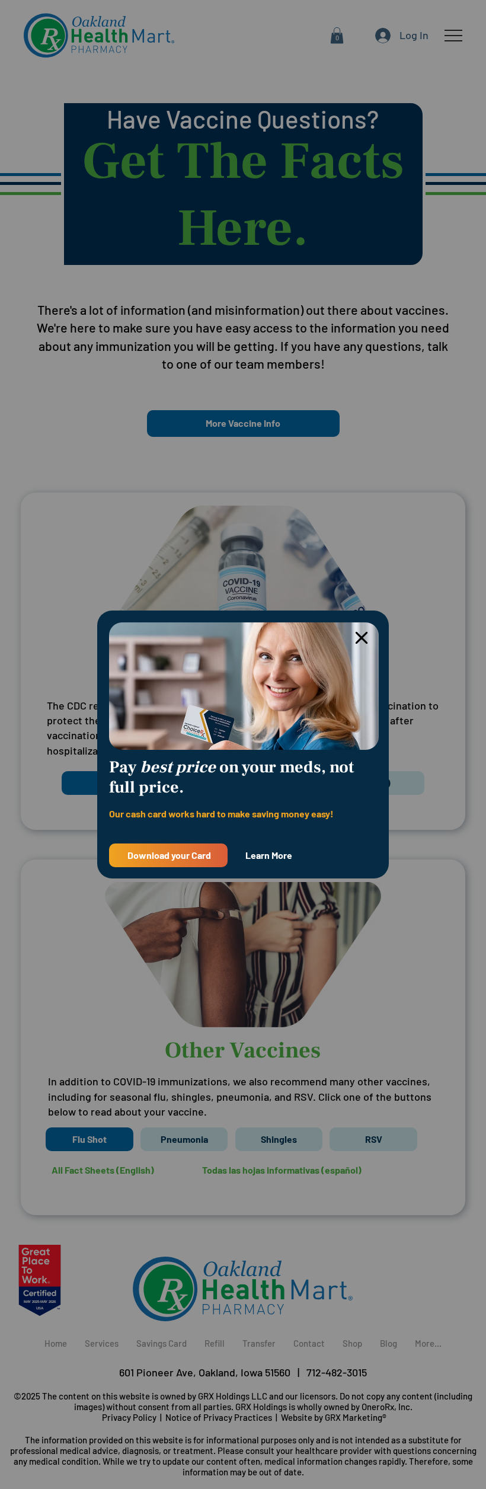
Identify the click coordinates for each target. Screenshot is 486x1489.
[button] (361, 638)
